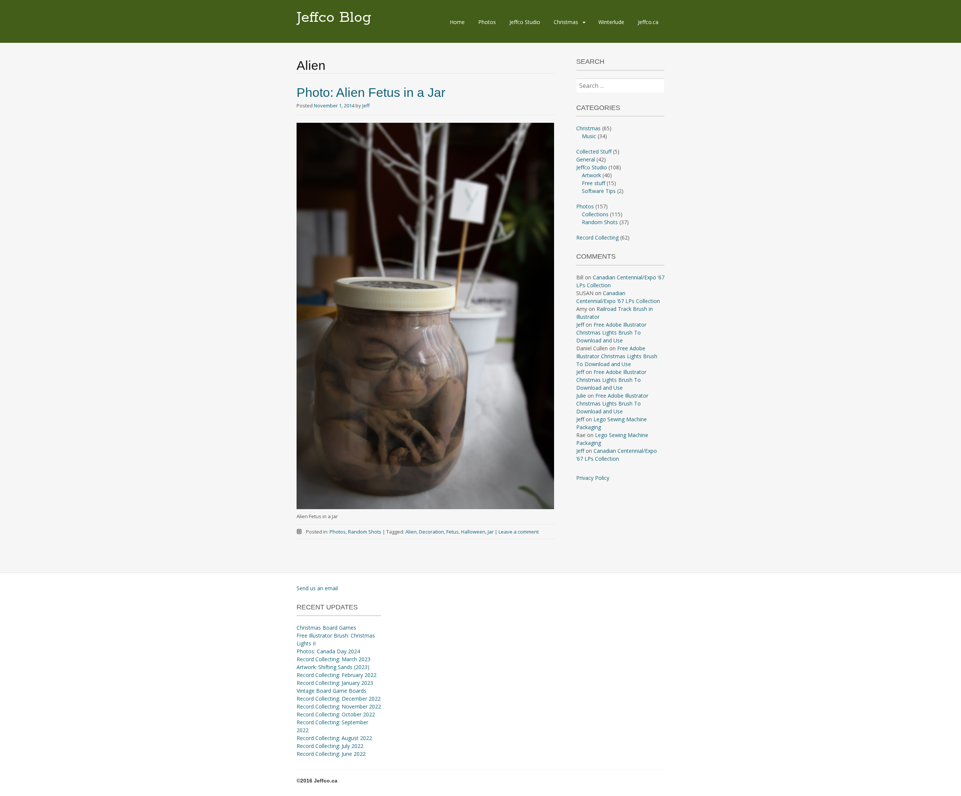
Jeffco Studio (524, 22)
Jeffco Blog (334, 17)
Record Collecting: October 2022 (336, 714)
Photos (487, 22)
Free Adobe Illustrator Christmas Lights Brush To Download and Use (611, 332)
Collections (595, 214)
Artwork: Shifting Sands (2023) (333, 667)
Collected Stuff (594, 151)
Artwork (591, 175)
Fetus (452, 531)
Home (457, 22)
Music (589, 136)
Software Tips (599, 190)
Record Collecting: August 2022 (334, 738)
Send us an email (317, 588)
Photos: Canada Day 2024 (328, 651)
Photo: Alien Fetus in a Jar (371, 92)
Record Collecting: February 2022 (337, 674)
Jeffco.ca (648, 22)
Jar (491, 531)
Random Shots (364, 531)
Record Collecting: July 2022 (330, 745)
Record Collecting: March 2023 (334, 659)
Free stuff (593, 183)
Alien (411, 531)
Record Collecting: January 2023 (335, 682)
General (585, 159)
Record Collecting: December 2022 (339, 698)
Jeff (366, 105)
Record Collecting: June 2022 (331, 753)
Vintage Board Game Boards (331, 690)
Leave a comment (519, 531)
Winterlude (611, 22)
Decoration (431, 531)
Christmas (566, 22)
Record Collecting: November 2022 (339, 706)
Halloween (473, 531)
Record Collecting (597, 237)
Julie (581, 395)
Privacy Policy (592, 477)
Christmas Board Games (326, 627)
